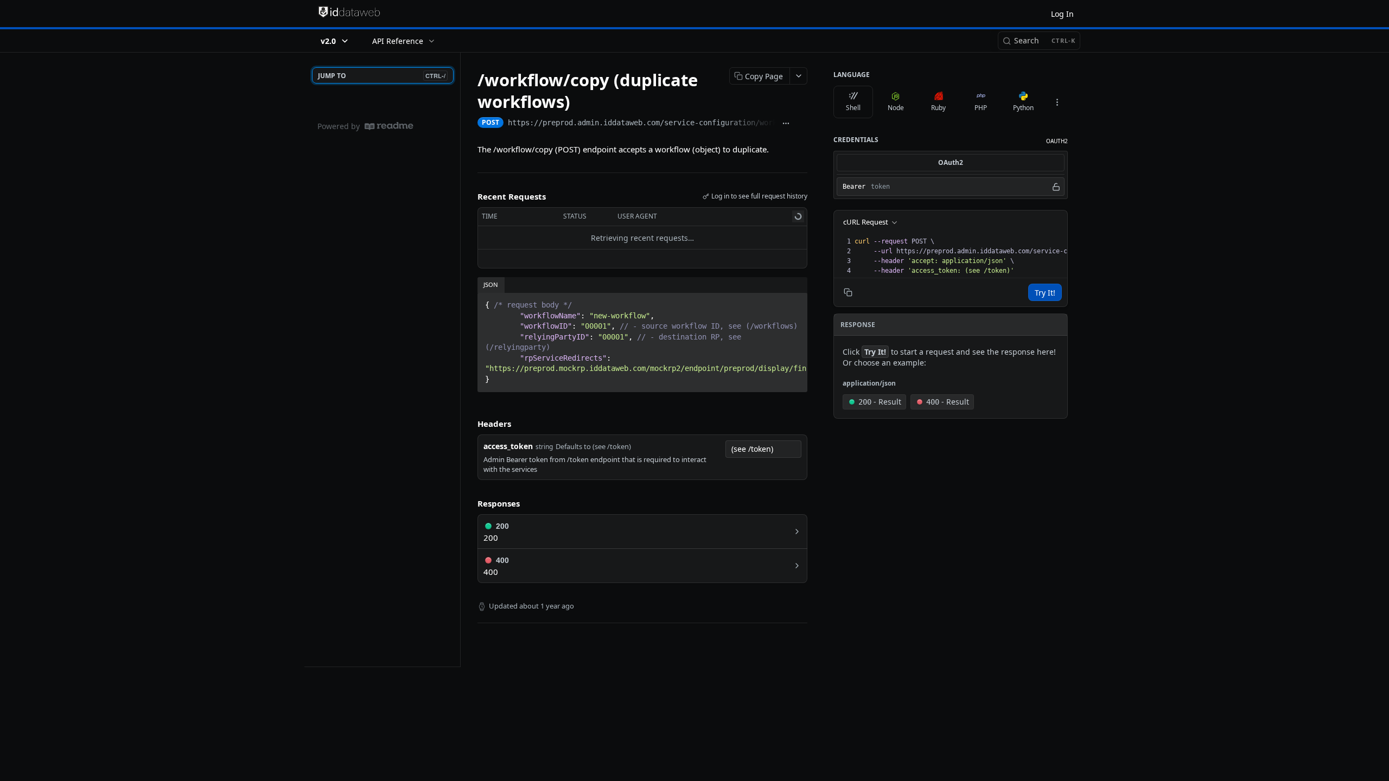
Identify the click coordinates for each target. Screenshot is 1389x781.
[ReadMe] (389, 126)
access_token (508, 446)
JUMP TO (381, 75)
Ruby (938, 107)
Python (1023, 107)
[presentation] (1013, 256)
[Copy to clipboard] (801, 123)
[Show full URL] (786, 123)
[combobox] (763, 449)
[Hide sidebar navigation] (458, 359)
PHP (980, 107)
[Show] (1056, 186)
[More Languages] (1057, 102)
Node (896, 107)
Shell (853, 107)
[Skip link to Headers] (470, 423)
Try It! (1045, 292)
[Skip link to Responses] (470, 504)
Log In (1062, 14)
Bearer (854, 186)
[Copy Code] (794, 301)
